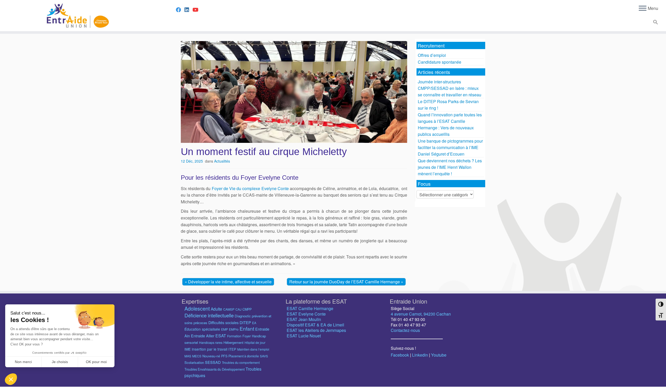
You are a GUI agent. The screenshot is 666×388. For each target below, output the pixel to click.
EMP (224, 329)
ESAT (220, 336)
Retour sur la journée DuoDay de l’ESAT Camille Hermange (345, 282)
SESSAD (213, 362)
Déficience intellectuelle (209, 315)
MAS (187, 356)
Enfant (247, 328)
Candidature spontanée (439, 62)
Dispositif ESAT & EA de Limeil (315, 325)
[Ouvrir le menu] (642, 8)
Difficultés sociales (223, 322)
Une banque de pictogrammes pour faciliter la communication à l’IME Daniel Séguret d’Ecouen (450, 147)
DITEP (245, 322)
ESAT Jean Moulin (304, 319)
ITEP (232, 349)
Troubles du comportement (241, 362)
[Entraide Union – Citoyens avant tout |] (77, 16)
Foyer (246, 336)
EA (254, 322)
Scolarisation (194, 362)
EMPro (234, 329)
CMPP (247, 309)
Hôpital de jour (255, 342)
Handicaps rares (210, 342)
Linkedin (420, 355)
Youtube (438, 355)
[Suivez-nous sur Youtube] (197, 9)
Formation (234, 336)
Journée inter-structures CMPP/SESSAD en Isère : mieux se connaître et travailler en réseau (449, 88)
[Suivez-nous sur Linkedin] (188, 9)
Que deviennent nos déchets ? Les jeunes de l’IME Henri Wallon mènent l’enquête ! (450, 167)
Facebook (400, 355)
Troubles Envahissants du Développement (214, 369)
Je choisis (60, 362)
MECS (196, 356)
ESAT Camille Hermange (310, 308)
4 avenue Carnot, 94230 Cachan (421, 314)
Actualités (222, 161)
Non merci (23, 362)
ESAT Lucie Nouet (304, 336)
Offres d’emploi (432, 55)
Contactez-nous (405, 330)
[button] (655, 23)
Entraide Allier (202, 335)
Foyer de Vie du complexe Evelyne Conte (250, 188)
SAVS (264, 356)
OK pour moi (96, 362)
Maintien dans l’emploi (253, 349)
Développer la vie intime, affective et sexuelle (230, 282)
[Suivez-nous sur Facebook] (180, 9)
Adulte (216, 309)
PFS (224, 356)
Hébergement (233, 342)
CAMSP (228, 309)
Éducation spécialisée (202, 329)
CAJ (238, 309)
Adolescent (197, 308)
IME (187, 349)
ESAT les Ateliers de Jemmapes (316, 330)
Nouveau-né (211, 356)
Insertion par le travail (209, 349)
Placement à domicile (243, 356)
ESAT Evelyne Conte (306, 314)
